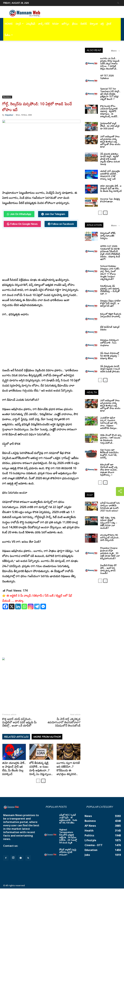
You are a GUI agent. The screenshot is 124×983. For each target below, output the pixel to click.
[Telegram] (37, 606)
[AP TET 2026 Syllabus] (91, 78)
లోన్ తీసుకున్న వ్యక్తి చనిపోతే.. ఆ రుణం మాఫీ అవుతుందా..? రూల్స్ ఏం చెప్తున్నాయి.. (41, 768)
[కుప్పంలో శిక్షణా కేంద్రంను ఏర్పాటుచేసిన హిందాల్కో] (91, 317)
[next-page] (43, 781)
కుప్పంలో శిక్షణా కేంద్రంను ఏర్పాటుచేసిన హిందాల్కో (110, 315)
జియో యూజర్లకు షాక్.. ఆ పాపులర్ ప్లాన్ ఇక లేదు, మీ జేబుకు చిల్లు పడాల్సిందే (14, 768)
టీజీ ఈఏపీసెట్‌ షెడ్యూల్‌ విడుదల (110, 328)
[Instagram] (30, 606)
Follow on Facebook (62, 223)
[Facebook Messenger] (43, 606)
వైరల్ (109, 23)
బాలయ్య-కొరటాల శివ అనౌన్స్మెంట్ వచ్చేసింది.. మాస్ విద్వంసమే (110, 537)
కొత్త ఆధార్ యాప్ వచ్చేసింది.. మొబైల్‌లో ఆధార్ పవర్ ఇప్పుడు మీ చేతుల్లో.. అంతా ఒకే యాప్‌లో (19, 722)
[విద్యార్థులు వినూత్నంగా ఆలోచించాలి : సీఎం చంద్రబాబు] (91, 343)
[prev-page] (38, 781)
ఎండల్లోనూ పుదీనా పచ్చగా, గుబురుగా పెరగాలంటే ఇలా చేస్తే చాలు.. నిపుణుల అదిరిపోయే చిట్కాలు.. (109, 422)
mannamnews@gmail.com (20, 849)
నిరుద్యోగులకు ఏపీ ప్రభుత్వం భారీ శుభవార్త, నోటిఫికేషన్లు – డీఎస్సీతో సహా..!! (110, 290)
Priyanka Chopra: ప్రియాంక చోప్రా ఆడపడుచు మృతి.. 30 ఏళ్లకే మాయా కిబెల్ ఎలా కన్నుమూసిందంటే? (110, 553)
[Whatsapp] (24, 606)
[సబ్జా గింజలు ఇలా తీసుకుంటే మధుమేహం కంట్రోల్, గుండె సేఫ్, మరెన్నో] (91, 453)
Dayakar (9, 115)
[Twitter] (28, 857)
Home (9, 23)
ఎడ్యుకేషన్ (30, 23)
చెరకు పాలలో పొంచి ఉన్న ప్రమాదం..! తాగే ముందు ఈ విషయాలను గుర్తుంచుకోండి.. (110, 439)
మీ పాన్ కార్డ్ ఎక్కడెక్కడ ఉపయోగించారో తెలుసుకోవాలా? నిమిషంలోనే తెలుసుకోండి (64, 722)
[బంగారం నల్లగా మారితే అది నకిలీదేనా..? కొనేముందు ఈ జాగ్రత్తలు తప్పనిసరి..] (68, 752)
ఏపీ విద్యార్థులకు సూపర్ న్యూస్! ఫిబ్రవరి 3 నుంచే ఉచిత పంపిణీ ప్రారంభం (110, 369)
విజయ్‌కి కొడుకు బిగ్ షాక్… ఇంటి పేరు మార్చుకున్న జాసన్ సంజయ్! (108, 569)
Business (7, 97)
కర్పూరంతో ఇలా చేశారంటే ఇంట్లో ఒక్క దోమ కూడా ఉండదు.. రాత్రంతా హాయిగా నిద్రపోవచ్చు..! (109, 469)
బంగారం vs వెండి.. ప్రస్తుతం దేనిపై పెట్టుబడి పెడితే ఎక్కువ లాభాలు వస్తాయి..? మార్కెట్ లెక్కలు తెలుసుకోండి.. (109, 63)
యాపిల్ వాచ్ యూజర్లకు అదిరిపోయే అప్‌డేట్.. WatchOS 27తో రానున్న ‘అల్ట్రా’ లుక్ (110, 175)
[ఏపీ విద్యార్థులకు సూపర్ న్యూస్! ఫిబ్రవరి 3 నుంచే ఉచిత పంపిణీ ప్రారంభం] (91, 369)
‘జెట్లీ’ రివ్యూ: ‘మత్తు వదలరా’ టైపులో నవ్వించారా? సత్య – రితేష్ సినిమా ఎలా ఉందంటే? (108, 522)
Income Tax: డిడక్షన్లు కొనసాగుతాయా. (110, 200)
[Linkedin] (18, 606)
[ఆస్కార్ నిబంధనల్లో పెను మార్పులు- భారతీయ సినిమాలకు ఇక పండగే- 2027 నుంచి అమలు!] (91, 506)
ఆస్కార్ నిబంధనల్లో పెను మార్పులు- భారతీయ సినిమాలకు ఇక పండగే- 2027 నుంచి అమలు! (110, 507)
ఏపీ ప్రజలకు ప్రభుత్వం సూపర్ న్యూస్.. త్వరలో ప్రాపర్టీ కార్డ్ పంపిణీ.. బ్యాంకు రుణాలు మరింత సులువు (110, 158)
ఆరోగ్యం (65, 23)
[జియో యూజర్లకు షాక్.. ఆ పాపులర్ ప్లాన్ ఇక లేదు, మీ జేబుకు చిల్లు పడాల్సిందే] (14, 752)
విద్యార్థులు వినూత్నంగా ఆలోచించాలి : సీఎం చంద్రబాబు (109, 342)
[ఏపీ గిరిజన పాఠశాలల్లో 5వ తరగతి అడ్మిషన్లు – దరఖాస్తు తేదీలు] (91, 356)
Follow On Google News (24, 223)
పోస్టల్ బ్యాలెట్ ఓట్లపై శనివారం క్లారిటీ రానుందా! (67, 852)
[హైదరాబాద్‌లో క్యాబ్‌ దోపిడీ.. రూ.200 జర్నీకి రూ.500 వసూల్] (91, 126)
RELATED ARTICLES (16, 736)
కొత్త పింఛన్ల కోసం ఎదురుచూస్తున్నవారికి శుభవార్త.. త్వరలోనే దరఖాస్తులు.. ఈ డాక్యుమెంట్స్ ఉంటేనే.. (109, 111)
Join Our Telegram (55, 214)
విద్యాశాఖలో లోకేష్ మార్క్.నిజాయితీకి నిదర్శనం (107, 235)
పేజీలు (7, 35)
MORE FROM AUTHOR (47, 736)
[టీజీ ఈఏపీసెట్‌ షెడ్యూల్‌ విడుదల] (91, 330)
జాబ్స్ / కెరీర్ (44, 23)
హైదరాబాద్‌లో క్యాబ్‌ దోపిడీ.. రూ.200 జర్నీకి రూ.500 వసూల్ (109, 126)
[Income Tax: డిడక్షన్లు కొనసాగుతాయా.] (91, 202)
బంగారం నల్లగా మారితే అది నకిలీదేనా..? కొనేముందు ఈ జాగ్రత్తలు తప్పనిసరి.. (68, 768)
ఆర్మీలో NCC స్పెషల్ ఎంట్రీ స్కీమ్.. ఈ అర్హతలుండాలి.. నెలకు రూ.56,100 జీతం (68, 819)
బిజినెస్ (84, 23)
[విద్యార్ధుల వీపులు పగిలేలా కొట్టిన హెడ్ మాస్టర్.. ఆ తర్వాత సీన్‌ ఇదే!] (91, 303)
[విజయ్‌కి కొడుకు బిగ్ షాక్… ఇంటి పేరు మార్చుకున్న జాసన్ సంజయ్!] (91, 568)
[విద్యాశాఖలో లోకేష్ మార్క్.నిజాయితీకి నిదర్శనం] (91, 236)
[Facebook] (5, 606)
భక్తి (102, 23)
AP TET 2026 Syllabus (107, 76)
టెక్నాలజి (94, 23)
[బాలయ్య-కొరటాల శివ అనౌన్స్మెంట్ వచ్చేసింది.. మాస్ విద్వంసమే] (91, 538)
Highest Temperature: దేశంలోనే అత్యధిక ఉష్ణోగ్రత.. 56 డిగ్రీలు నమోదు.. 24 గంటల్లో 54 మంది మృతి (68, 836)
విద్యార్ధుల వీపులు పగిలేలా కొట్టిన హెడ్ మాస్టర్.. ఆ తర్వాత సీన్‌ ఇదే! (110, 303)
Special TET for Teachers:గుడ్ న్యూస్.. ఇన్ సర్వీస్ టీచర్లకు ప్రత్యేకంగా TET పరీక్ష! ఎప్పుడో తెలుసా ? (110, 93)
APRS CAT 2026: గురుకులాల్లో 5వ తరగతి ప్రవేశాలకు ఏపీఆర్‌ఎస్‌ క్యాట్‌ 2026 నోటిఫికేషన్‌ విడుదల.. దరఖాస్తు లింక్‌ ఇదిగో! (110, 252)
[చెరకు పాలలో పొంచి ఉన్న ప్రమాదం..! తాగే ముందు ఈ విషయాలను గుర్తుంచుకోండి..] (91, 438)
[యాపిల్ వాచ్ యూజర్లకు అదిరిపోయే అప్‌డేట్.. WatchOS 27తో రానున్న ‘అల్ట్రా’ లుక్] (91, 174)
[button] (118, 3)
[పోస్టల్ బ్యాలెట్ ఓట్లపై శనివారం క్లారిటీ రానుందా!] (50, 852)
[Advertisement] (41, 71)
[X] (12, 606)
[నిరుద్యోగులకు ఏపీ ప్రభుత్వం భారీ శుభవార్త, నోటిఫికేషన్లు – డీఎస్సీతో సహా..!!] (91, 289)
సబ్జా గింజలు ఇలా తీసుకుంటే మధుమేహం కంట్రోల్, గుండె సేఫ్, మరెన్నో (109, 453)
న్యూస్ (18, 23)
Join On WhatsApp (20, 214)
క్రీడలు (75, 23)
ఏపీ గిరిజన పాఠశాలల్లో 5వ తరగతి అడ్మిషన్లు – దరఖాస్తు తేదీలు (109, 355)
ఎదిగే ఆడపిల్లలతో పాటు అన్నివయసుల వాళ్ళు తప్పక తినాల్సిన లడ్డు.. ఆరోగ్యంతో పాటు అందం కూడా (110, 141)
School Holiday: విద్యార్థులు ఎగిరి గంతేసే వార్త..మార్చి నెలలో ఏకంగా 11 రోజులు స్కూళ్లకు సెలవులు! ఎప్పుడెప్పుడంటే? (109, 272)
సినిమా (55, 23)
